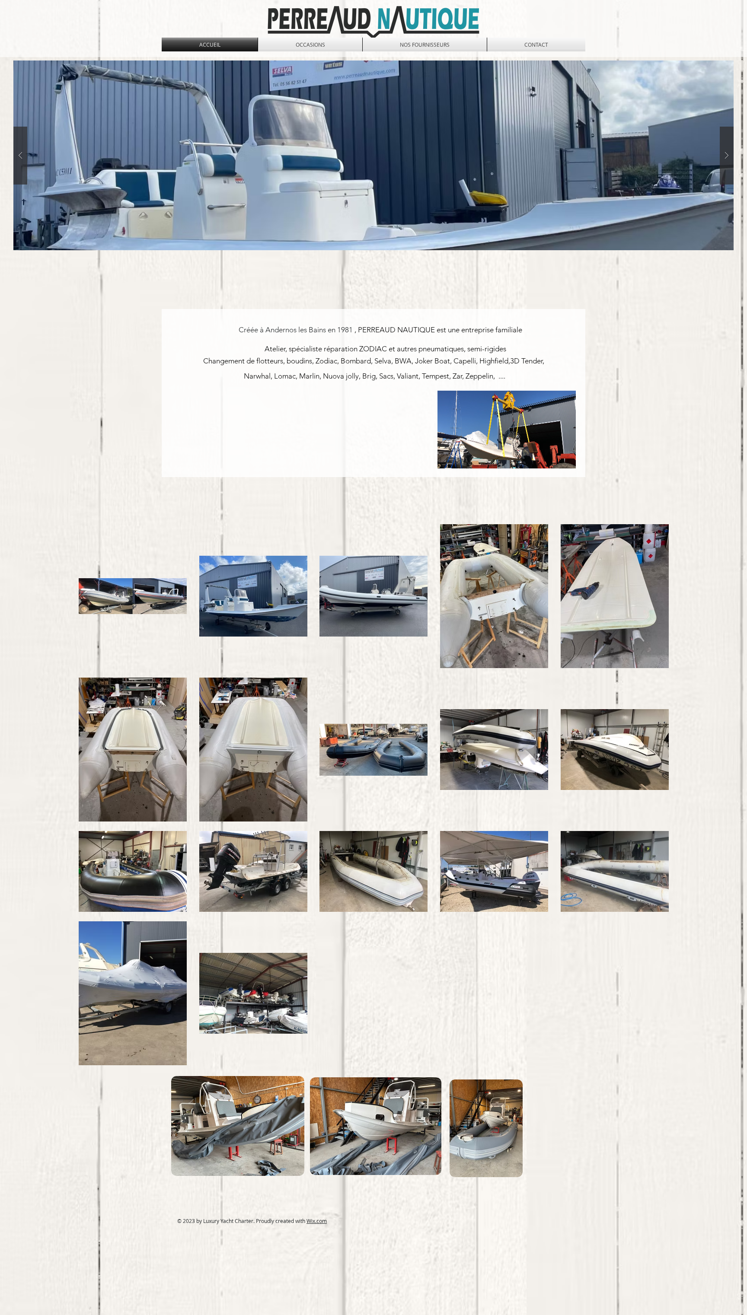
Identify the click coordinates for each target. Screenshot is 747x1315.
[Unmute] (463, 456)
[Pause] (448, 456)
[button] (373, 155)
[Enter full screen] (564, 456)
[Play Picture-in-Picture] (549, 456)
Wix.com (316, 1220)
